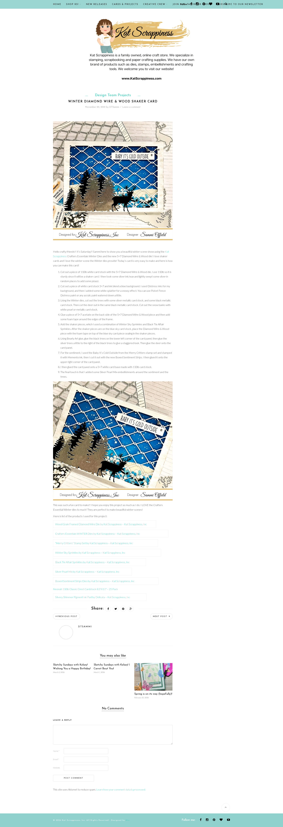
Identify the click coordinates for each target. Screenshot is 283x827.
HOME (57, 4)
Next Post (160, 616)
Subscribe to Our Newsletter (240, 4)
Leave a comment (131, 107)
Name (56, 751)
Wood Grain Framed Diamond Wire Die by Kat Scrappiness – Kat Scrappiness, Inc (101, 524)
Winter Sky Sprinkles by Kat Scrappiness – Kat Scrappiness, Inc (90, 552)
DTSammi (114, 107)
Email (56, 759)
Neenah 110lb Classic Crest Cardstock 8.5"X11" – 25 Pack (85, 589)
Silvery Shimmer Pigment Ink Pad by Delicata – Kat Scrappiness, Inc (92, 597)
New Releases (96, 4)
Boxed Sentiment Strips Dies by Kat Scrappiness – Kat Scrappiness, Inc (94, 581)
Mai (128, 820)
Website (56, 767)
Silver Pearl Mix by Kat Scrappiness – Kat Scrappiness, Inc (87, 571)
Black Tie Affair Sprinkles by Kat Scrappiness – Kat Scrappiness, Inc (92, 562)
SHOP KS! (72, 4)
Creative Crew (154, 4)
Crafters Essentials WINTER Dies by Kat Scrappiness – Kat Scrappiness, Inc (97, 533)
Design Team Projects (113, 95)
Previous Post (67, 616)
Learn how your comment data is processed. (121, 789)
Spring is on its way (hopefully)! (153, 694)
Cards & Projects (125, 4)
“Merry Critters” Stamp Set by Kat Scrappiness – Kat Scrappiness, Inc (94, 543)
